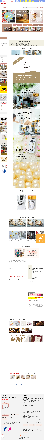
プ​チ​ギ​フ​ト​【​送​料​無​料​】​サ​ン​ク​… (33, 381)
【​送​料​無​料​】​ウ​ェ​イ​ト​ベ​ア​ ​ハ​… (18, 381)
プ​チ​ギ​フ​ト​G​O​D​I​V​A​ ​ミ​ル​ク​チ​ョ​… (23, 381)
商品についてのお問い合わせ (14, 279)
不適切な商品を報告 (21, 279)
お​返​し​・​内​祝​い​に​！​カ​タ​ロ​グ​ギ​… (12, 381)
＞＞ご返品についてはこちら (36, 270)
